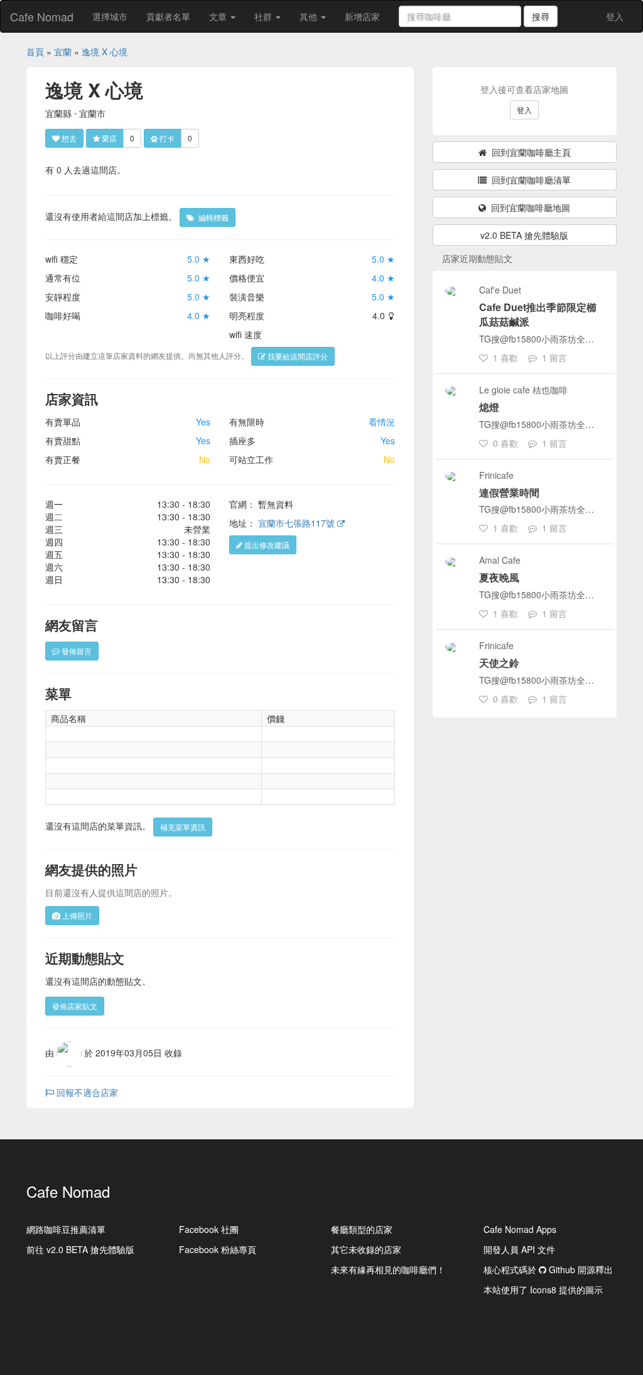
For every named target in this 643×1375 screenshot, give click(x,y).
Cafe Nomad (41, 16)
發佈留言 (76, 650)
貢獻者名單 (168, 16)
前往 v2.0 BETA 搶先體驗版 (80, 1249)
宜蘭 (63, 51)
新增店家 (362, 16)
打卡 (166, 138)
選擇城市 (109, 16)
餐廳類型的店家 (361, 1229)
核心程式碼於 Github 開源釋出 (548, 1269)
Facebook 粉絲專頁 (217, 1249)
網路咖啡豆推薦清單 (65, 1229)
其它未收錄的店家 (366, 1249)
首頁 (35, 51)
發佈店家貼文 (74, 1005)
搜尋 (540, 16)
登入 (615, 16)
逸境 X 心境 (104, 51)
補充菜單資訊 (182, 826)
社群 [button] (264, 16)
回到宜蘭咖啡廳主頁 (529, 152)
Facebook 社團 (209, 1229)
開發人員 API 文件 (519, 1249)
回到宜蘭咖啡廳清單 (529, 179)
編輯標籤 (212, 217)
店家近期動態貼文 (477, 258)
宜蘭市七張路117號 (297, 523)
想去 (68, 138)
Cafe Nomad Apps (520, 1229)
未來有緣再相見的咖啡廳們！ (388, 1269)
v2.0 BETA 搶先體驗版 (524, 235)
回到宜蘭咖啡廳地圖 (528, 207)
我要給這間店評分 (297, 356)
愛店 (108, 138)
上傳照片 (76, 915)
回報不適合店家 (86, 1092)
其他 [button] (310, 16)
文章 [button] (219, 16)
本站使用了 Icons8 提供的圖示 (543, 1289)
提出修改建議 (265, 544)
